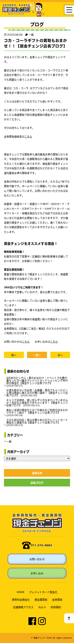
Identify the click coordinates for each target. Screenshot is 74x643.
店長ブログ (37, 482)
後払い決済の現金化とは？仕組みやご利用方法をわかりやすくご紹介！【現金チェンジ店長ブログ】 (37, 412)
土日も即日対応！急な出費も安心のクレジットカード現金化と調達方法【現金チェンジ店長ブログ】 (37, 422)
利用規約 (56, 607)
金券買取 (57, 599)
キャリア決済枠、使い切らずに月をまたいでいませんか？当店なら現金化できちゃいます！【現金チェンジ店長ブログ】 (37, 402)
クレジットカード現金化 (43, 592)
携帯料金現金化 (21, 599)
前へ (13, 355)
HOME (20, 592)
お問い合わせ (37, 559)
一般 (31, 34)
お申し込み (37, 573)
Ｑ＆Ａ (42, 607)
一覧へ (37, 355)
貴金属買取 (41, 599)
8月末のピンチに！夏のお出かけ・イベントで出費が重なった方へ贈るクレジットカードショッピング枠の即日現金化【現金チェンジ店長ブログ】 (37, 381)
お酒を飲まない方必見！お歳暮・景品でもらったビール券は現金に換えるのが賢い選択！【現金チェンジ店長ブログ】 (37, 393)
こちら (28, 136)
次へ (60, 355)
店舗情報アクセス (23, 607)
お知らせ (37, 473)
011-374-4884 (41, 545)
